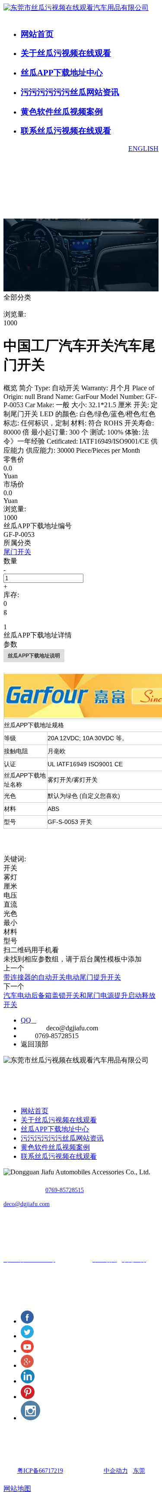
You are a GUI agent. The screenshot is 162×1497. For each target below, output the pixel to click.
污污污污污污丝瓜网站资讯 (70, 92)
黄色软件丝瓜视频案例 (62, 111)
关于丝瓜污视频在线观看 (66, 53)
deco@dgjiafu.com (26, 1204)
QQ (28, 1020)
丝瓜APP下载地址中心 (62, 72)
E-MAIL (32, 1028)
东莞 (139, 1471)
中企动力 (116, 1471)
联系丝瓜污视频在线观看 (66, 130)
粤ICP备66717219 (40, 1471)
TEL (27, 1035)
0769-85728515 (64, 1190)
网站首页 (37, 34)
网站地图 (17, 1488)
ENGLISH (143, 148)
